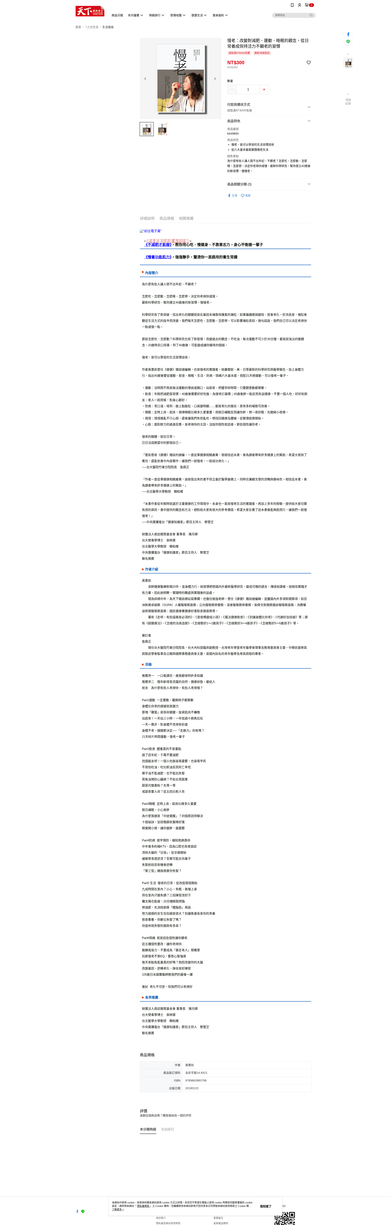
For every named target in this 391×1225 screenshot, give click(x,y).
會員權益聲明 (220, 1223)
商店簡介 (161, 1218)
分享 (234, 195)
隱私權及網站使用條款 (168, 1223)
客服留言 (218, 1218)
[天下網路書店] (89, 10)
